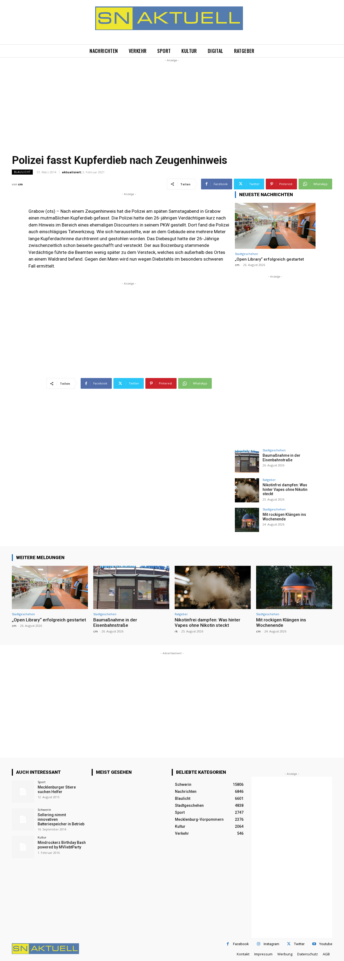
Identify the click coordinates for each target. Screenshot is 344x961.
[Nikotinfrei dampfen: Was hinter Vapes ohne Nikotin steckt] (247, 490)
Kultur (42, 837)
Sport (41, 781)
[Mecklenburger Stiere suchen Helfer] (23, 791)
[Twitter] (288, 944)
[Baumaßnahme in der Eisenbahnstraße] (247, 461)
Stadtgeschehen (246, 253)
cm (20, 184)
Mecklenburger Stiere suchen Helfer (57, 789)
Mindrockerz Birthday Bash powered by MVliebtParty (62, 844)
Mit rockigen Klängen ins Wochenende (284, 516)
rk (176, 631)
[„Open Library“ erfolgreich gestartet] (275, 226)
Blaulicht (22, 172)
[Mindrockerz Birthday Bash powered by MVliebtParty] (23, 847)
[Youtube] (314, 944)
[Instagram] (258, 944)
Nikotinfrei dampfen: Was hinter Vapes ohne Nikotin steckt (285, 489)
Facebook (241, 944)
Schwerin (44, 809)
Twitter (299, 944)
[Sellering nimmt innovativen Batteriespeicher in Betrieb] (23, 819)
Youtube (325, 944)
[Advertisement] (172, 100)
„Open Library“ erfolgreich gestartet (269, 259)
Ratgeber (269, 479)
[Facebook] (227, 944)
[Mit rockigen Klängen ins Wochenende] (247, 520)
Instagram (271, 944)
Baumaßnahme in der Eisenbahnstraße (281, 457)
